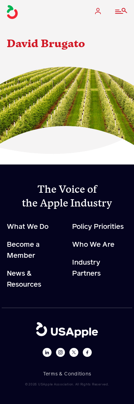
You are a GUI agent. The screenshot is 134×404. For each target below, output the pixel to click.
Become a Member (23, 250)
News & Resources (24, 279)
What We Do (27, 226)
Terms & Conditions (67, 374)
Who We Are (93, 244)
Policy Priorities (98, 226)
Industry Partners (86, 268)
